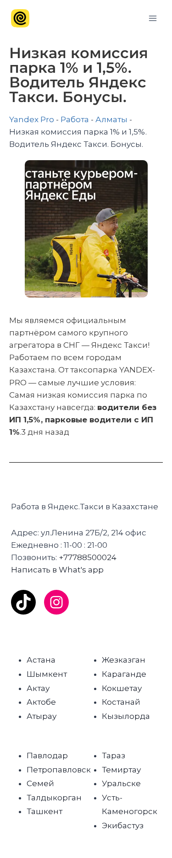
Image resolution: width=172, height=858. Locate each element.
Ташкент (44, 811)
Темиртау (121, 769)
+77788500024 (88, 557)
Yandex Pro (31, 119)
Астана (41, 659)
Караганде (124, 674)
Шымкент (47, 674)
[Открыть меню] (152, 18)
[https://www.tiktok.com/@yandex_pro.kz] (23, 602)
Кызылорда (126, 716)
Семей (40, 783)
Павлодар (47, 755)
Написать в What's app (57, 569)
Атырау (41, 716)
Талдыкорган (54, 797)
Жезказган (123, 659)
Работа (75, 119)
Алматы (111, 119)
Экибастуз (123, 825)
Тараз (113, 755)
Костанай (121, 702)
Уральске (121, 783)
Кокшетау (122, 688)
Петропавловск (59, 769)
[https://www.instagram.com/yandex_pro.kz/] (56, 602)
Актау (38, 688)
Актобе (41, 702)
